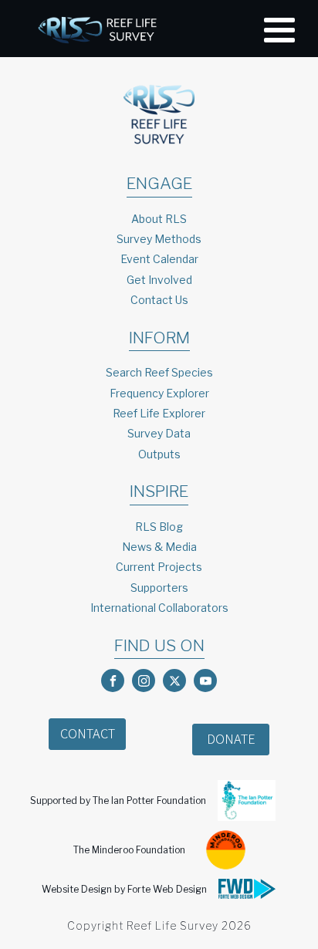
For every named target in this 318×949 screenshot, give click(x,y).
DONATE (231, 739)
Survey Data (159, 433)
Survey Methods (159, 238)
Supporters (159, 587)
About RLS (159, 218)
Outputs (159, 454)
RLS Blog (159, 526)
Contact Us (159, 299)
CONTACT (87, 733)
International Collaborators (159, 607)
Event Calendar (159, 258)
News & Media (159, 546)
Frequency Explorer (159, 393)
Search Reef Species (159, 372)
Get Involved (159, 279)
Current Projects (159, 566)
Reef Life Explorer (159, 413)
